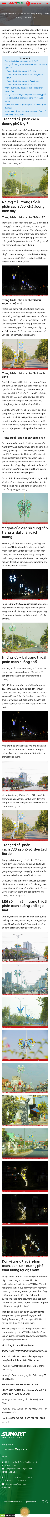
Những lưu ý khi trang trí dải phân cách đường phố (25, 94)
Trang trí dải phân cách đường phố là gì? (21, 61)
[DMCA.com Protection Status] (8, 1515)
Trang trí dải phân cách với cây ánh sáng (23, 81)
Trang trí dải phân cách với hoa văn (21, 84)
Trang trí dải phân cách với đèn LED (21, 71)
